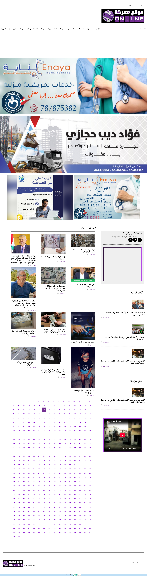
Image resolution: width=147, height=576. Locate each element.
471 (49, 524)
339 (29, 490)
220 (75, 456)
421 (39, 511)
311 (49, 482)
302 (85, 477)
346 (65, 490)
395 (70, 503)
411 (70, 507)
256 (14, 469)
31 (90, 405)
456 (54, 520)
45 (80, 410)
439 (49, 516)
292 (34, 477)
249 (60, 465)
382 (85, 499)
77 (80, 418)
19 (29, 405)
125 (80, 431)
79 (90, 418)
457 (60, 520)
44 (75, 410)
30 (85, 405)
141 (80, 435)
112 (14, 431)
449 (19, 520)
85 (39, 422)
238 (85, 460)
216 (54, 456)
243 (29, 465)
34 (23, 410)
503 (49, 533)
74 (64, 418)
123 (70, 431)
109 (80, 427)
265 (60, 469)
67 (29, 418)
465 (19, 524)
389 (39, 503)
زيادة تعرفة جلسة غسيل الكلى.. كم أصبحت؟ (53, 258)
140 (75, 435)
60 (75, 414)
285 (80, 473)
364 (75, 494)
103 (49, 427)
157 (80, 439)
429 (80, 511)
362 (65, 494)
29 (80, 405)
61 (80, 414)
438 (44, 516)
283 (70, 473)
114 (24, 431)
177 (19, 448)
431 (90, 511)
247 (49, 465)
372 (34, 499)
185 (60, 448)
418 (24, 511)
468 (34, 524)
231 (49, 460)
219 (70, 456)
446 (85, 516)
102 (44, 427)
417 (19, 511)
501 (39, 533)
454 (44, 520)
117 (39, 431)
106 (65, 427)
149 (39, 439)
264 (54, 469)
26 (64, 405)
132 (34, 435)
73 (59, 418)
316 (75, 482)
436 (34, 516)
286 (85, 473)
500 (34, 533)
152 (54, 439)
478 (85, 524)
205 (80, 452)
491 (70, 528)
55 (49, 414)
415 (90, 507)
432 (14, 516)
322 (24, 486)
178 (24, 448)
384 (14, 503)
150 (44, 439)
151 (49, 439)
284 (75, 473)
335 (90, 486)
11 (69, 401)
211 (29, 456)
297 (60, 477)
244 (34, 465)
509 (80, 533)
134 (44, 435)
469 (39, 524)
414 (85, 507)
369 (19, 499)
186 (65, 448)
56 (54, 414)
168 (54, 443)
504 (54, 533)
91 (69, 422)
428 (75, 511)
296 (54, 477)
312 (54, 482)
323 (29, 486)
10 (63, 401)
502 (44, 533)
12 (74, 401)
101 (39, 427)
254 (85, 465)
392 (54, 503)
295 (49, 477)
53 (39, 414)
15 (89, 401)
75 (69, 418)
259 (29, 469)
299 (70, 477)
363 (70, 494)
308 (34, 482)
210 (24, 456)
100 (34, 427)
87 (49, 422)
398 (85, 503)
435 (29, 516)
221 (80, 456)
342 (44, 490)
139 (70, 435)
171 (70, 443)
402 (24, 507)
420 (34, 511)
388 (34, 503)
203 (70, 452)
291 (29, 477)
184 (54, 448)
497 (19, 533)
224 (14, 460)
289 (19, 477)
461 (80, 520)
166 (44, 443)
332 (75, 486)
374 (44, 499)
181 (39, 448)
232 (54, 460)
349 (80, 490)
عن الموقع (89, 29)
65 (18, 418)
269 (80, 469)
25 (59, 405)
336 (14, 490)
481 (19, 528)
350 (85, 490)
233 (60, 460)
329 (60, 486)
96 (13, 427)
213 (39, 456)
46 (85, 410)
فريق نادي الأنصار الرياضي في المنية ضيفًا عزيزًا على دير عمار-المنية (124, 338)
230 (44, 460)
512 (14, 537)
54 (44, 414)
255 (90, 465)
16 (13, 405)
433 (19, 516)
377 (60, 499)
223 (90, 456)
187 (70, 448)
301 (80, 477)
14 (84, 401)
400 (14, 507)
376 (54, 499)
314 (65, 482)
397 (80, 503)
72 (54, 418)
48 (13, 414)
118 (44, 431)
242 (24, 465)
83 (29, 422)
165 (39, 443)
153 (60, 439)
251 (70, 465)
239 (90, 460)
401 (19, 507)
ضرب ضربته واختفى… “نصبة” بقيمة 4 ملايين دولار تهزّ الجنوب (54, 330)
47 (90, 410)
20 (34, 405)
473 (60, 524)
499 (29, 533)
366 (85, 494)
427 (70, 511)
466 (24, 524)
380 (75, 499)
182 (44, 448)
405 (39, 507)
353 (19, 494)
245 (39, 465)
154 (65, 439)
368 (14, 499)
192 (14, 452)
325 (39, 486)
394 (65, 503)
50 (23, 414)
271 (90, 469)
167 (49, 443)
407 (49, 507)
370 (24, 499)
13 (79, 401)
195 (29, 452)
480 (14, 528)
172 (75, 443)
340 (34, 490)
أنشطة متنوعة (71, 29)
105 (60, 427)
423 (49, 511)
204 (75, 452)
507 (70, 533)
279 (49, 473)
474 (65, 524)
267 (70, 469)
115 (29, 431)
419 (29, 511)
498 (24, 533)
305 (19, 482)
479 (90, 524)
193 (19, 452)
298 (65, 477)
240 (14, 465)
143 (90, 435)
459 (70, 520)
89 (59, 422)
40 (54, 410)
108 (75, 427)
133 (39, 435)
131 (29, 435)
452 (34, 520)
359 (49, 494)
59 (69, 414)
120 (54, 431)
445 (80, 516)
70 (44, 418)
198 (44, 452)
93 (80, 422)
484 (34, 528)
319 (90, 482)
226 (24, 460)
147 (29, 439)
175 (90, 443)
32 (13, 410)
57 (59, 414)
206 (85, 452)
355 (29, 494)
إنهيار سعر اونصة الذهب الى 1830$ (83, 342)
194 (24, 452)
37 (39, 410)
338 (24, 490)
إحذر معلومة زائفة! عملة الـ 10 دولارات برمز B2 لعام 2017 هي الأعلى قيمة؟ (55, 288)
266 (65, 469)
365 (80, 494)
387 (29, 503)
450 (24, 520)
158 (85, 439)
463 (90, 520)
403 (29, 507)
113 (19, 431)
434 (24, 516)
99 (29, 427)
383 (90, 499)
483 (29, 528)
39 (49, 410)
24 (54, 405)
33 (18, 410)
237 (80, 460)
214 (44, 456)
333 (80, 486)
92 (75, 422)
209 (19, 456)
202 (65, 452)
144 (14, 439)
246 (44, 465)
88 (54, 422)
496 (14, 533)
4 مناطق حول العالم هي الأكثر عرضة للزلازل (25, 363)
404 (34, 507)
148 (34, 439)
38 (44, 410)
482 (24, 528)
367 (90, 494)
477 (80, 524)
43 (69, 410)
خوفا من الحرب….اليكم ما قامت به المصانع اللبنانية (83, 251)
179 (29, 448)
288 (14, 477)
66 (23, 418)
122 (65, 431)
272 (14, 473)
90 (64, 422)
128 (14, 435)
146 (24, 439)
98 (23, 427)
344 (54, 490)
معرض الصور (13, 29)
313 (60, 482)
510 (85, 533)
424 (54, 511)
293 (39, 477)
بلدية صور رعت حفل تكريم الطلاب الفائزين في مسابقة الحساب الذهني (125, 313)
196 (34, 452)
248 (54, 465)
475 (70, 524)
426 (65, 511)
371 (29, 499)
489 (60, 528)
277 (39, 473)
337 (19, 490)
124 (75, 431)
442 (65, 516)
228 (34, 460)
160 (14, 443)
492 (75, 528)
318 (85, 482)
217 (60, 456)
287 (90, 473)
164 (34, 443)
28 (75, 405)
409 (60, 507)
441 (60, 516)
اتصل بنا (3, 29)
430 (85, 511)
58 (64, 414)
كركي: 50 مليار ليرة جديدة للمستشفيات (86, 285)
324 (34, 486)
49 (18, 414)
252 (75, 465)
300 (75, 477)
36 (34, 410)
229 (39, 460)
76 (75, 418)
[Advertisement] (73, 44)
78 (85, 418)
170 (65, 443)
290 (24, 477)
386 (24, 503)
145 (19, 439)
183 (49, 448)
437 (39, 516)
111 (90, 427)
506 (65, 533)
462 (85, 520)
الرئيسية (97, 29)
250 (65, 465)
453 (39, 520)
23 (49, 405)
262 (44, 469)
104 (54, 427)
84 (34, 422)
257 (19, 469)
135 (49, 435)
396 (75, 503)
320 (14, 486)
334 (85, 486)
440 (54, 516)
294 (44, 477)
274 (24, 473)
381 (80, 499)
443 (70, 516)
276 (34, 473)
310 (44, 482)
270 (85, 469)
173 (80, 443)
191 (90, 448)
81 (18, 422)
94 (85, 422)
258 (24, 469)
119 (49, 431)
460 (75, 520)
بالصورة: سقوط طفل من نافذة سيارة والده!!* (84, 391)
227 (29, 460)
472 (54, 524)
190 (85, 448)
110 (85, 427)
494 (85, 528)
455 (49, 520)
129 (19, 435)
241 (19, 465)
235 (70, 460)
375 (49, 499)
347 (70, 490)
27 (69, 405)
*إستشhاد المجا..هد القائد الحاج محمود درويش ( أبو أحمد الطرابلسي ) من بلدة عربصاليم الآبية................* (24, 304)
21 (39, 405)
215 (49, 456)
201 (60, 452)
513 (19, 537)
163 (29, 443)
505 (60, 533)
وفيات (49, 29)
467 (29, 524)
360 (54, 494)
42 (64, 410)
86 (44, 422)
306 (24, 482)
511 (90, 533)
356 (34, 494)
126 (85, 431)
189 (80, 448)
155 (70, 439)
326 (44, 486)
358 (44, 494)
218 (65, 456)
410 (65, 507)
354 (24, 494)
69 (39, 418)
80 (13, 422)
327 (49, 486)
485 (39, 528)
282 (65, 473)
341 (39, 490)
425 (60, 511)
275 (29, 473)
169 (60, 443)
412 (75, 507)
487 (49, 528)
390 (44, 503)
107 (70, 427)
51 (29, 414)
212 (34, 456)
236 (75, 460)
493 (80, 528)
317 (80, 482)
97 (18, 427)
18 (23, 405)
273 (19, 473)
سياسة (62, 29)
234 (65, 460)
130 (24, 435)
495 (90, 528)
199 (49, 452)
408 (54, 507)
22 (44, 405)
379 (70, 499)
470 (44, 524)
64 (13, 418)
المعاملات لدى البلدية (32, 29)
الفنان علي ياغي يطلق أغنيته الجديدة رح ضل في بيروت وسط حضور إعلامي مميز (122, 362)
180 (34, 448)
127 (90, 431)
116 (34, 431)
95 (90, 422)
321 (19, 486)
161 (19, 443)
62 (85, 414)
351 (90, 490)
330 (65, 486)
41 (59, 410)
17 (18, 405)
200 (54, 452)
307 (29, 482)
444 (75, 516)
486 (44, 528)
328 (54, 486)
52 (34, 414)
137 (60, 435)
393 (60, 503)
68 (34, 418)
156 (75, 439)
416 (14, 511)
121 (60, 431)
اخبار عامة (81, 29)
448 (14, 520)
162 (24, 443)
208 (14, 456)
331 (70, 486)
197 (39, 452)
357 (39, 494)
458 (65, 520)
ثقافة (55, 29)
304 (14, 482)
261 (39, 469)
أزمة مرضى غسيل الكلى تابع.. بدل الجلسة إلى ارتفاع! (23, 332)
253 (80, 465)
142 (85, 435)
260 (34, 469)
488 (54, 528)
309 (39, 482)
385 (19, 503)
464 (14, 524)
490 (65, 528)
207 (90, 452)
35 (29, 410)
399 (90, 503)
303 (90, 477)
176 (14, 448)
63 (90, 414)
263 (49, 469)
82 (23, 422)
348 (75, 490)
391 (49, 503)
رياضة (43, 29)
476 (75, 524)
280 (54, 473)
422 (44, 511)
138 (65, 435)
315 (70, 482)
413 (80, 507)
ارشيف (21, 29)
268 (75, 469)
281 (60, 473)
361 (60, 494)
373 (39, 499)
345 (60, 490)
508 (75, 533)
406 (44, 507)
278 (44, 473)
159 (90, 439)
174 (85, 443)
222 (85, 456)
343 (49, 490)
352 (14, 494)
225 (19, 460)
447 (90, 516)
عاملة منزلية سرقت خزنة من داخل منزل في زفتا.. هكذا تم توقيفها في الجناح (53, 372)
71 (49, 418)
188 (75, 448)
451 (29, 520)
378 (65, 499)
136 (54, 435)
